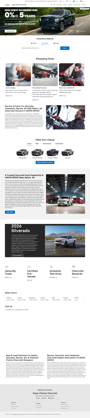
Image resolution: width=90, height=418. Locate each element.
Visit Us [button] (83, 4)
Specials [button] (70, 4)
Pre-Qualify (38, 405)
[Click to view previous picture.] (3, 21)
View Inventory (17, 255)
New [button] (54, 4)
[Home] (51, 5)
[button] (40, 33)
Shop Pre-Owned (15, 406)
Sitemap (19, 414)
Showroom (13, 408)
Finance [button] (65, 4)
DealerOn (15, 414)
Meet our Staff (64, 404)
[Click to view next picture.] (86, 21)
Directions (51, 398)
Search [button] (65, 48)
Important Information (84, 8)
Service (44, 398)
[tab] (34, 43)
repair (6, 122)
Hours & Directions (65, 406)
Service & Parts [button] (77, 4)
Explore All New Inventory (45, 162)
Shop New (13, 404)
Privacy (22, 414)
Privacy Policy (64, 408)
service (6, 118)
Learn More (9, 212)
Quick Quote (39, 407)
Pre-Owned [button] (59, 4)
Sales (38, 398)
